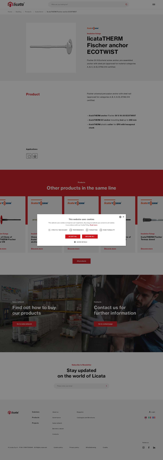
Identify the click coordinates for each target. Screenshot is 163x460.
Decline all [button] (89, 236)
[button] (81, 242)
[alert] (81, 230)
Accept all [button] (73, 236)
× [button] (123, 217)
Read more (93, 225)
